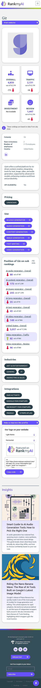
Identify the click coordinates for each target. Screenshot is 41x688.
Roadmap (16, 685)
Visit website (9, 23)
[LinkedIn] (6, 154)
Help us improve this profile (16, 423)
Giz (4, 18)
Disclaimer (19, 681)
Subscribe (11, 674)
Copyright (10, 681)
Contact (25, 685)
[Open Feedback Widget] (36, 683)
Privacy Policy (30, 681)
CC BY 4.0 (30, 637)
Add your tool (17, 657)
